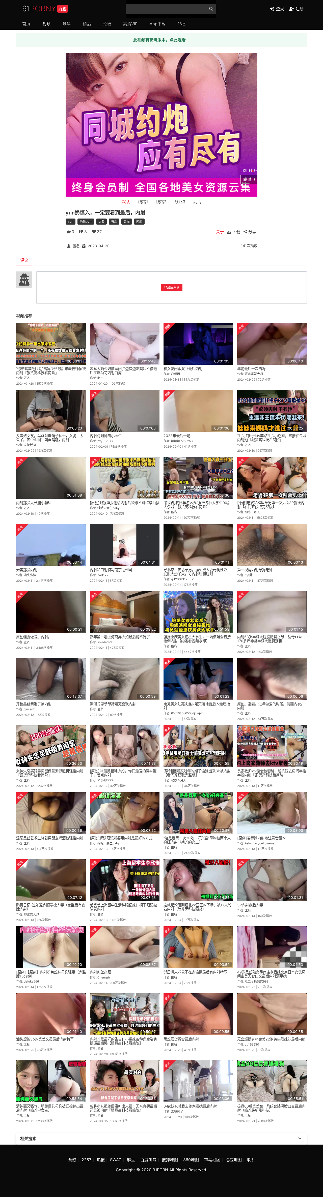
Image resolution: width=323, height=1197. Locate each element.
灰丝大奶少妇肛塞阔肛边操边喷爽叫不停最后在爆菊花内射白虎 (123, 370)
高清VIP (130, 23)
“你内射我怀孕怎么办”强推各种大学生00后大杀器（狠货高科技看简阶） (197, 505)
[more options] (300, 1138)
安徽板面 (30, 445)
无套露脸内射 (26, 570)
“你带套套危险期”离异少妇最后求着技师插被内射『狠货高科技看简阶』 (51, 370)
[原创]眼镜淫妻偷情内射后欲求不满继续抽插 (124, 503)
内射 (139, 221)
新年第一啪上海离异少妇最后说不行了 (120, 637)
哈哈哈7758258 (182, 441)
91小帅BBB (105, 780)
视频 (46, 23)
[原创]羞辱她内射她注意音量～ (261, 838)
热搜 (101, 1159)
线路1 (143, 201)
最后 (127, 221)
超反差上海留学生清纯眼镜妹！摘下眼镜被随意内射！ (123, 907)
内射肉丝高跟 (100, 972)
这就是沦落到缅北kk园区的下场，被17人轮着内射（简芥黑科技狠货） (197, 907)
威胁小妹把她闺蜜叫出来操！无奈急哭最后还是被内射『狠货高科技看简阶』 (123, 1108)
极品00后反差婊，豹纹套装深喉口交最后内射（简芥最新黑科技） (271, 1108)
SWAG (116, 1159)
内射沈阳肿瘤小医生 (106, 436)
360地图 (191, 1159)
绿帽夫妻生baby (108, 508)
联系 (251, 1159)
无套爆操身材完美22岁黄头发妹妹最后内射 (271, 1039)
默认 (126, 201)
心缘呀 (175, 374)
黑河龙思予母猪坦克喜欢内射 (113, 704)
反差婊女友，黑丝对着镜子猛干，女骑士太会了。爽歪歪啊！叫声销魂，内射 (49, 438)
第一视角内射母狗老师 (255, 570)
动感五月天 (252, 512)
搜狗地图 (170, 1159)
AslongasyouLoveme (259, 843)
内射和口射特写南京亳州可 (111, 570)
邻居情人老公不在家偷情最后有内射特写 (195, 972)
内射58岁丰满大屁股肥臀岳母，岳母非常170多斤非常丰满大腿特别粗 (269, 639)
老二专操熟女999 (256, 981)
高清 (197, 201)
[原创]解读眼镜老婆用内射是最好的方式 (121, 838)
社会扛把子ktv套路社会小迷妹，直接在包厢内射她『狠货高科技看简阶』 (271, 438)
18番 (182, 23)
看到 (114, 221)
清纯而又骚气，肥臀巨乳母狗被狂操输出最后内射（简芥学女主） (49, 1108)
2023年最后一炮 (177, 436)
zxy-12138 (105, 441)
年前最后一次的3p (251, 368)
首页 (26, 23)
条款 (72, 1159)
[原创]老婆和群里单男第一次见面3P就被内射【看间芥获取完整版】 (270, 505)
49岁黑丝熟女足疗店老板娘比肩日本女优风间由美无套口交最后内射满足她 (271, 974)
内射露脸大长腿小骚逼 (33, 503)
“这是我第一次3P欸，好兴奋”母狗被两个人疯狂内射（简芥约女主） (197, 840)
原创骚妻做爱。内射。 (33, 637)
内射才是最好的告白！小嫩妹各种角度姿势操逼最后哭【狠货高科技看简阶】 (123, 1041)
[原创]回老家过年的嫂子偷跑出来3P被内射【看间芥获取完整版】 (197, 773)
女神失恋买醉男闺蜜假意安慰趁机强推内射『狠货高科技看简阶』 (49, 773)
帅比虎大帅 (31, 914)
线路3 (180, 201)
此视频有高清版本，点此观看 (159, 39)
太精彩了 (177, 1111)
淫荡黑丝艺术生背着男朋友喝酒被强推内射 (49, 838)
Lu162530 (252, 1044)
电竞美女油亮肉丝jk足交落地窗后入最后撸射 (197, 706)
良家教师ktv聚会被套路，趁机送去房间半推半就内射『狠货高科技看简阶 (271, 773)
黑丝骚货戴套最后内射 (181, 1039)
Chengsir (103, 977)
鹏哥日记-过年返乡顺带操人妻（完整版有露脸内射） (50, 907)
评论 (24, 260)
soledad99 (104, 642)
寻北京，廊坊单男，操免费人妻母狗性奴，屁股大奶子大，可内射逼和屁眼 (197, 572)
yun (70, 221)
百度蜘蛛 (148, 1159)
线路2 (161, 201)
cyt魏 (248, 575)
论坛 (107, 23)
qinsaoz (29, 709)
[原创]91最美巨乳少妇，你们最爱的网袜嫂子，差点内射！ (123, 773)
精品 (87, 23)
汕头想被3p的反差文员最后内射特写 (45, 1039)
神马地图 (212, 1159)
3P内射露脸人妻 (250, 905)
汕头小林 (30, 575)
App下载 (158, 23)
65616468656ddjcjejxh (187, 713)
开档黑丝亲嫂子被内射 (33, 704)
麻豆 (131, 1159)
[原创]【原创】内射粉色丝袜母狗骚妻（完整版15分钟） (51, 974)
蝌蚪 (67, 23)
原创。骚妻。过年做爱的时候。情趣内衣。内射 (270, 706)
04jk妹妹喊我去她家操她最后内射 (190, 1106)
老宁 (100, 378)
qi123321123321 (183, 579)
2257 (86, 1159)
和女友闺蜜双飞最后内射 (183, 368)
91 (44, 8)
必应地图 (234, 1159)
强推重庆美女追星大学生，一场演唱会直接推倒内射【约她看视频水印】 (197, 639)
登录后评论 (171, 287)
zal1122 (102, 575)
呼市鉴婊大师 (254, 374)
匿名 (76, 246)
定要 (101, 221)
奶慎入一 (86, 221)
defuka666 (31, 981)
